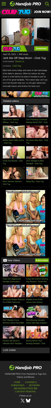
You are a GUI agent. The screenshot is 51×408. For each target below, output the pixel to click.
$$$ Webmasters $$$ (25, 388)
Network (34, 385)
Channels (31, 382)
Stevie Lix (19, 61)
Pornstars (17, 385)
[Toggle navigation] (4, 4)
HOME (17, 382)
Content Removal (25, 391)
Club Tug (16, 66)
